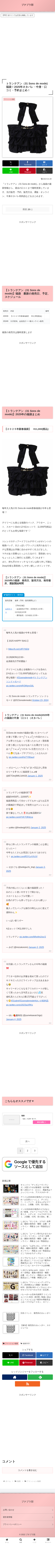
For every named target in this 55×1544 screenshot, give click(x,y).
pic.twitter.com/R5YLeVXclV (24, 856)
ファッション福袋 (11, 1343)
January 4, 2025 (13, 1019)
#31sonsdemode (25, 677)
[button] (44, 171)
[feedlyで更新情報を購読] (40, 1377)
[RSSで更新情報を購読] (27, 1384)
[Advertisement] (27, 45)
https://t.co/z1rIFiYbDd (18, 649)
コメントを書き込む (27, 1470)
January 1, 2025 (35, 776)
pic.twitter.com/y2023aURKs (19, 1005)
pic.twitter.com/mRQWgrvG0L (20, 686)
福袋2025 (26, 1343)
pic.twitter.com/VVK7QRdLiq (19, 817)
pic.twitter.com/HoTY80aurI (21, 757)
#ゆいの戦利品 (41, 1001)
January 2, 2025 (38, 827)
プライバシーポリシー (12, 1524)
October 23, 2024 (40, 700)
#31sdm (15, 1001)
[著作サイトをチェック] (14, 1377)
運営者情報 (7, 1517)
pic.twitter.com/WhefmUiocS (32, 937)
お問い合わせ (8, 1510)
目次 (25, 209)
